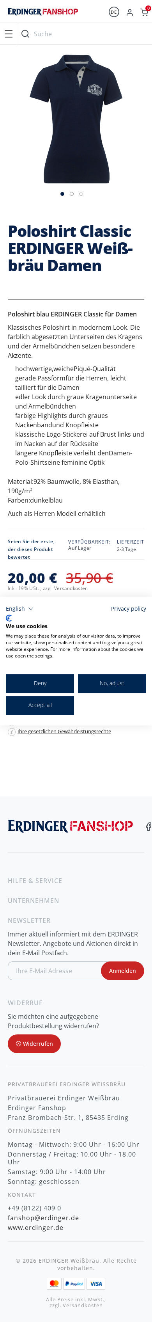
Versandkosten (71, 588)
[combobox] (83, 33)
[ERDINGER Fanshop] (43, 15)
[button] (62, 193)
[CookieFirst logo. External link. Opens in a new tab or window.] (9, 618)
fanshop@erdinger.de (43, 1218)
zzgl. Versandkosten (76, 1305)
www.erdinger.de (36, 1227)
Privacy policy (128, 608)
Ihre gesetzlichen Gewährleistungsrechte (64, 731)
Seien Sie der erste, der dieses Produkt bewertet (31, 549)
